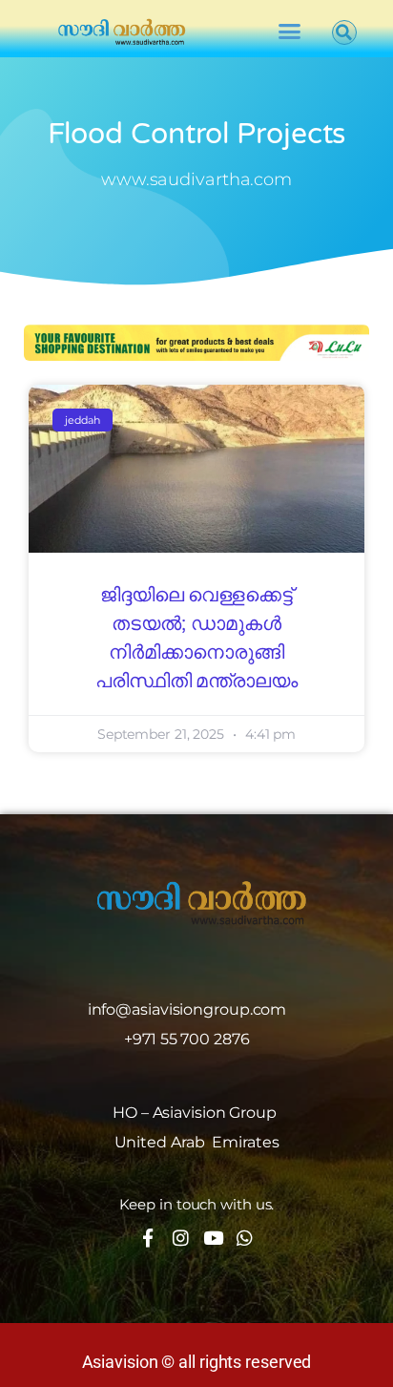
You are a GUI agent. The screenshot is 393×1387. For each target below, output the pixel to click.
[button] (288, 31)
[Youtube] (212, 1238)
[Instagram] (181, 1238)
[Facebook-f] (148, 1238)
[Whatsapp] (245, 1238)
